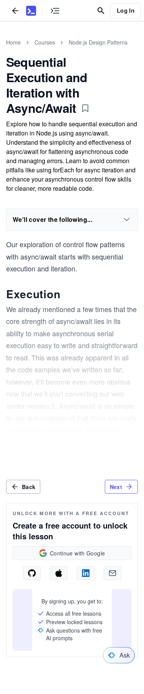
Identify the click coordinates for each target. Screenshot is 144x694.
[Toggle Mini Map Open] (55, 10)
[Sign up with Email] (112, 573)
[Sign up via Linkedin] (85, 573)
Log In (125, 10)
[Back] (15, 10)
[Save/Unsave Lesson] (85, 108)
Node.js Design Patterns (98, 42)
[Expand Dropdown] (127, 219)
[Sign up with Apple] (59, 573)
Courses (45, 42)
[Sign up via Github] (32, 573)
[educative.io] (31, 11)
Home (13, 42)
